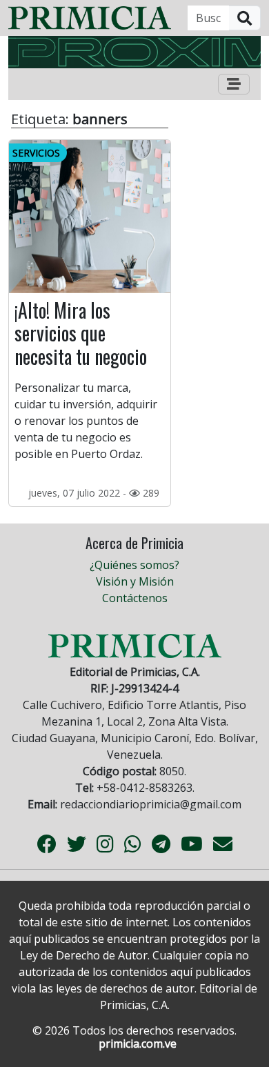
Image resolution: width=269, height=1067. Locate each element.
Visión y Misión (135, 581)
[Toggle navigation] (234, 84)
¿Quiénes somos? (134, 564)
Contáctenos (135, 598)
